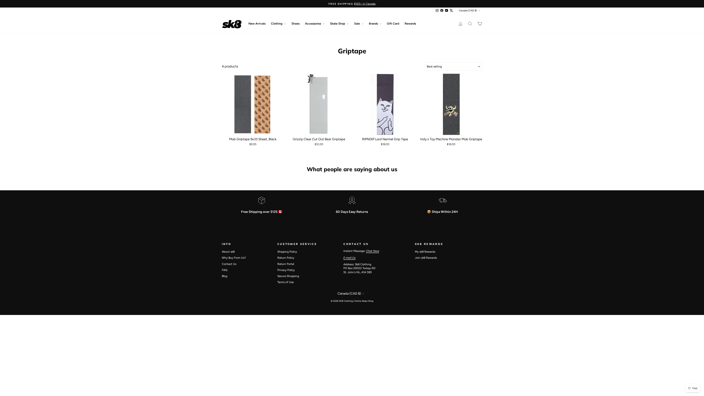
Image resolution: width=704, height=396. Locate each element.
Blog (224, 276)
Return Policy (285, 257)
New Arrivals (256, 23)
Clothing (277, 23)
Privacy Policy (286, 270)
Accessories (313, 23)
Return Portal (285, 264)
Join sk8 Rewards (426, 257)
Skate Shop (338, 23)
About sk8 (228, 251)
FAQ (224, 270)
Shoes (296, 23)
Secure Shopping (288, 276)
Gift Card (393, 23)
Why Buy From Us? (234, 257)
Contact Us (229, 264)
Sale (357, 23)
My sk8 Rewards (425, 251)
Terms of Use (285, 282)
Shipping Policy (287, 251)
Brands (374, 23)
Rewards (410, 23)
